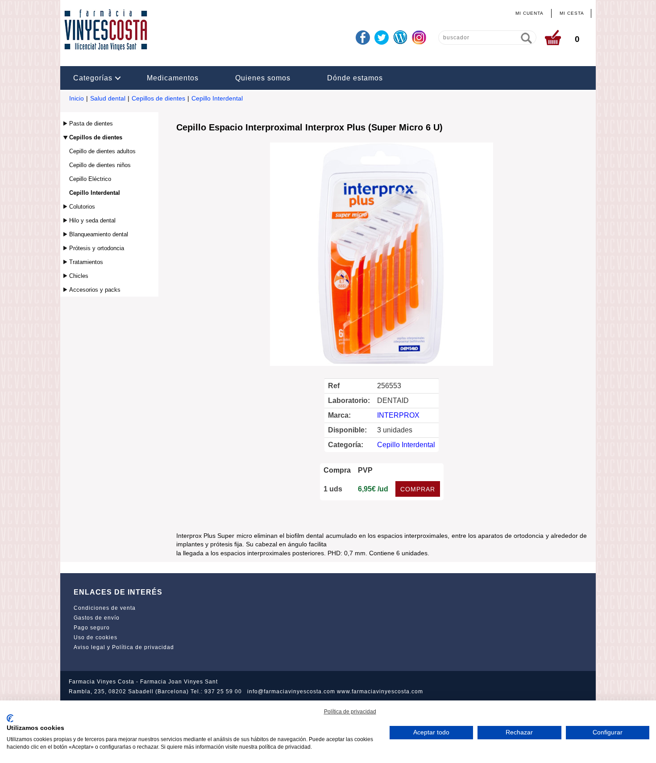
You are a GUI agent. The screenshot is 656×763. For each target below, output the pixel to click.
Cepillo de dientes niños (100, 165)
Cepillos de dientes (158, 98)
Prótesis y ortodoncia (96, 248)
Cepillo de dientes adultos (102, 151)
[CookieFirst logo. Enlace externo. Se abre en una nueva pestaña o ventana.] (10, 718)
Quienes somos (263, 78)
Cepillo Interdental (217, 98)
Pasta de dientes (91, 123)
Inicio (76, 98)
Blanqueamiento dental (98, 234)
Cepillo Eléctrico (90, 179)
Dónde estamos (355, 78)
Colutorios (82, 206)
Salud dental (107, 98)
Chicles (78, 275)
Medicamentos (173, 78)
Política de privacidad (350, 711)
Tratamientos (86, 262)
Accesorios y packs (94, 289)
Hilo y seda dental (92, 220)
